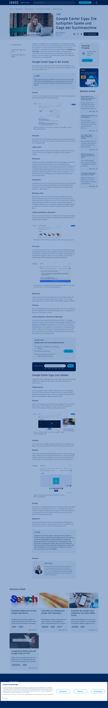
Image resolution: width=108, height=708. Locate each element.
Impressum (5, 698)
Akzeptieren (14, 694)
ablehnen (24, 692)
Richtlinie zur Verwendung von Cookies (14, 691)
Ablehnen (80, 691)
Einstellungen (46, 688)
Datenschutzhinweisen (35, 691)
